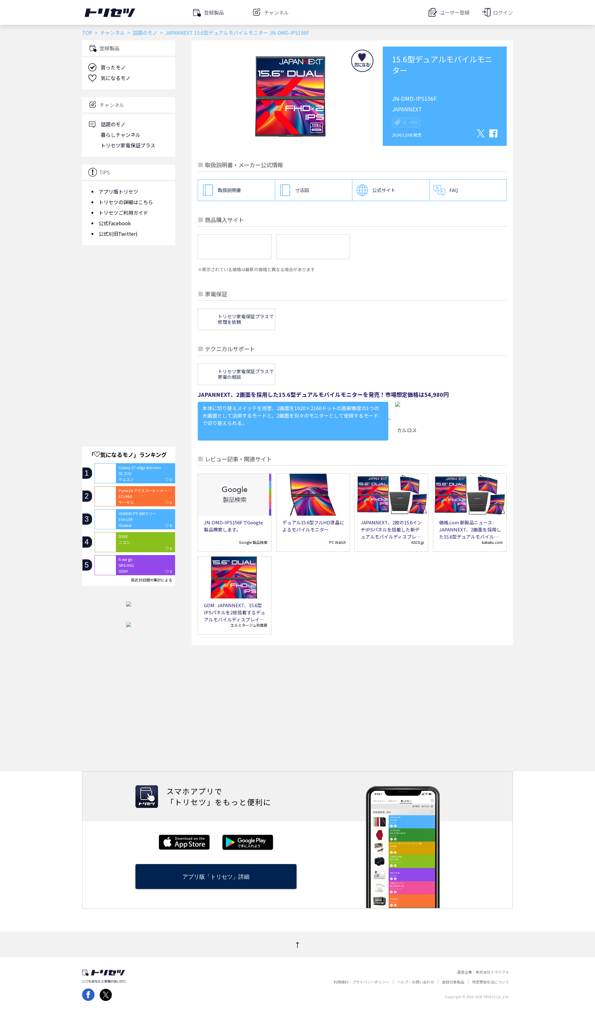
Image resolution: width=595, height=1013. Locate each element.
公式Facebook (115, 223)
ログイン (503, 12)
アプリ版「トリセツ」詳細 (216, 876)
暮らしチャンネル (120, 134)
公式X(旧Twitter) (118, 233)
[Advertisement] (128, 299)
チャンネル (112, 32)
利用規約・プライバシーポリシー (361, 981)
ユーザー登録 (454, 12)
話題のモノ (145, 32)
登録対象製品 (453, 981)
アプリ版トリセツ (118, 191)
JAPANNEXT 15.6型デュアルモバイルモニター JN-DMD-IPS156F (237, 32)
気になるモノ (115, 78)
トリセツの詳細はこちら (126, 202)
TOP (87, 32)
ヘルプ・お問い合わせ (415, 981)
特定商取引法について (490, 981)
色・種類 (410, 122)
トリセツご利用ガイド (123, 212)
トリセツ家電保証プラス (128, 145)
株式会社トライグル (492, 972)
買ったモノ (113, 67)
